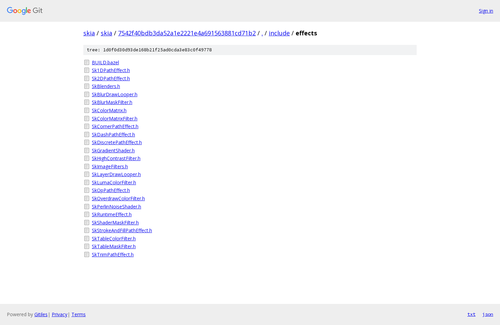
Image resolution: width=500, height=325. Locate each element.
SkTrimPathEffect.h (113, 254)
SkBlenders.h (106, 86)
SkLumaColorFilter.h (114, 182)
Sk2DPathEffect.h (111, 78)
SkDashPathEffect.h (113, 134)
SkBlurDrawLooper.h (114, 94)
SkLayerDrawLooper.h (116, 174)
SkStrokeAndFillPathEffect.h (122, 230)
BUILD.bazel (105, 62)
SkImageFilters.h (110, 166)
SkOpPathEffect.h (111, 190)
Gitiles (41, 314)
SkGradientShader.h (113, 150)
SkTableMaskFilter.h (114, 246)
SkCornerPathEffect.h (115, 126)
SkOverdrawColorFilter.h (118, 198)
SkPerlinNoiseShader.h (116, 206)
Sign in (486, 10)
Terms (78, 314)
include (279, 33)
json (487, 314)
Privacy (59, 314)
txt (471, 314)
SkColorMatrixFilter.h (114, 118)
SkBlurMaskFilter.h (112, 102)
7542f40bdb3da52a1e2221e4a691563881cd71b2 (187, 33)
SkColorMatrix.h (109, 110)
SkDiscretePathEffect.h (117, 142)
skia (89, 33)
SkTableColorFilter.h (114, 238)
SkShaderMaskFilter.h (115, 222)
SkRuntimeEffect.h (112, 214)
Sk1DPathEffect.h (111, 70)
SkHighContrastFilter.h (116, 158)
